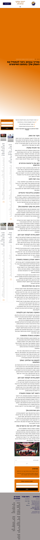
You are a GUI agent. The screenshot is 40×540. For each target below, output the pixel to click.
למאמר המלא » (11, 219)
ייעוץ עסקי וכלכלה (20, 2)
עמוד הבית (27, 501)
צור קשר (27, 505)
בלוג (35, 59)
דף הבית (38, 59)
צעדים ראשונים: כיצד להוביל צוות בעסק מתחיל (10, 237)
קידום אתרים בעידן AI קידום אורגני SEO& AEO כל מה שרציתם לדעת (13, 523)
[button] (20, 6)
